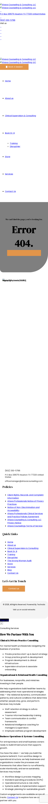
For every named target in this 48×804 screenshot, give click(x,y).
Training (14, 143)
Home (8, 81)
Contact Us (10, 191)
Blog (9, 570)
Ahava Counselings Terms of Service (24, 526)
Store (7, 156)
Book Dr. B (10, 133)
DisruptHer (15, 146)
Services (9, 174)
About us (9, 98)
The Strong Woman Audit (19, 560)
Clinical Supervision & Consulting (20, 115)
